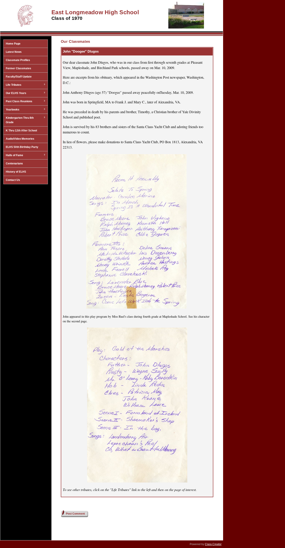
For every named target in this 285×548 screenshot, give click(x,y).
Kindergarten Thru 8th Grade (19, 120)
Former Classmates (18, 68)
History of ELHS (16, 171)
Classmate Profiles (18, 60)
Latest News (14, 51)
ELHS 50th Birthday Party (22, 147)
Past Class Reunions (18, 101)
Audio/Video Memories (20, 138)
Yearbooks (11, 110)
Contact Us (13, 180)
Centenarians (14, 163)
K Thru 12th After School (21, 130)
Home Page (13, 43)
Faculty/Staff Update (19, 76)
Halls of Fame (13, 155)
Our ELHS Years (15, 93)
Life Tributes (12, 85)
